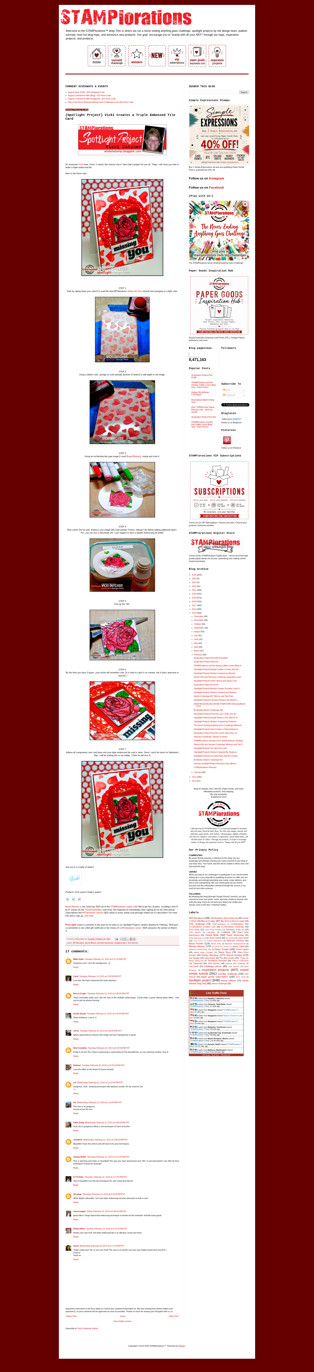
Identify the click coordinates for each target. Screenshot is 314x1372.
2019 (194, 598)
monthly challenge (227, 973)
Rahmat (77, 1065)
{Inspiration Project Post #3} (206, 685)
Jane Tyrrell (243, 938)
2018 (194, 601)
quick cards (240, 977)
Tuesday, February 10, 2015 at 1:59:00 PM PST (100, 976)
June (196, 639)
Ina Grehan (230, 938)
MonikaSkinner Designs (221, 946)
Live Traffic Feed (216, 993)
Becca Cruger (79, 993)
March (197, 651)
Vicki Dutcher (133, 943)
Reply (75, 967)
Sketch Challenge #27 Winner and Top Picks (213, 696)
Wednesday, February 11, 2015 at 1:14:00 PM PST (99, 1102)
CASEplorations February (205, 767)
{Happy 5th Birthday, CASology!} (200, 393)
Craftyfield (225, 932)
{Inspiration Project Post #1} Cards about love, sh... (216, 733)
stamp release (228, 980)
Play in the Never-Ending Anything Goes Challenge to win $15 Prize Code (100, 102)
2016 (194, 609)
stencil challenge (219, 983)
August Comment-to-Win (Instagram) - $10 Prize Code (92, 99)
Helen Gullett (215, 938)
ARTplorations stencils (93, 912)
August (197, 631)
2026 (194, 575)
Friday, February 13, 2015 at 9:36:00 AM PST (106, 1211)
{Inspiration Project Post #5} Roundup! (211, 658)
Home (122, 1316)
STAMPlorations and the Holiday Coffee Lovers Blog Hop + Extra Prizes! (203, 384)
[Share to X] (128, 939)
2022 (194, 586)
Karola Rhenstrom (214, 941)
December (199, 616)
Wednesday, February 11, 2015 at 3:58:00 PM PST (105, 1140)
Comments (230, 395)
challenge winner (213, 966)
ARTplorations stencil (131, 928)
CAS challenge (197, 924)
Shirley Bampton (210, 955)
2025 (194, 578)
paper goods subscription (214, 976)
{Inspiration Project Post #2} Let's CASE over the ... (216, 714)
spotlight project (120, 943)
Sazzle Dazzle (79, 1014)
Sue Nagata (194, 958)
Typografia (197, 963)
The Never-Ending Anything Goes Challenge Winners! (218, 725)
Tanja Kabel (209, 958)
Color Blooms (195, 932)
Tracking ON (225, 1055)
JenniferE (77, 1140)
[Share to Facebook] (131, 939)
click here (88, 916)
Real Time (215, 1055)
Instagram (216, 178)
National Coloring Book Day (200, 949)
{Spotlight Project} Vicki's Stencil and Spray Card (215, 681)
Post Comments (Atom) (88, 1328)
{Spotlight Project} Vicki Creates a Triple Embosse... (216, 729)
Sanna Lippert (242, 949)
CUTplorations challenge (232, 927)
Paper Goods (222, 949)
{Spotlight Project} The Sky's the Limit (210, 748)
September (199, 628)
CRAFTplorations (219, 924)
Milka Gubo (78, 959)
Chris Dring (78, 1122)
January (198, 772)
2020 (194, 594)
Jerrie (76, 1031)
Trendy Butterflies (93, 910)
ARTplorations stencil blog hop (224, 918)
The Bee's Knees (227, 958)
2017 (194, 605)
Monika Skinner (197, 946)
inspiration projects (215, 969)
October (198, 624)
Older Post (173, 1316)
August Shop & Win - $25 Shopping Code (86, 92)
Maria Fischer (196, 943)
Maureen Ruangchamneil (235, 944)
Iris (74, 1102)
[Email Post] (116, 939)
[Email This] (121, 939)
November (199, 620)
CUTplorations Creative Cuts (202, 927)
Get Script (206, 1055)
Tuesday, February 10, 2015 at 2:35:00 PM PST (101, 1031)
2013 (194, 781)
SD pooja (77, 1194)
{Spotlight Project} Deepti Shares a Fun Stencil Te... (216, 718)
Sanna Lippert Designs (203, 952)
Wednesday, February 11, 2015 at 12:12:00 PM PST (100, 1082)
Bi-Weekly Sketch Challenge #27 (208, 760)
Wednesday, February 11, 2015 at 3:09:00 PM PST (107, 1122)
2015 (194, 613)
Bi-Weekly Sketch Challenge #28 (208, 710)
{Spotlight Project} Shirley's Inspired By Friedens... (216, 752)
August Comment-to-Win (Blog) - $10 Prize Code (89, 95)
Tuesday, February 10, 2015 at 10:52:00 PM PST (103, 1065)
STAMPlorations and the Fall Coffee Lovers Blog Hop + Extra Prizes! (202, 424)
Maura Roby (216, 944)
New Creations (80, 1048)
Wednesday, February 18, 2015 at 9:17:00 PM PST (101, 1246)
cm (74, 1082)
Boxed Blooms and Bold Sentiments (99, 943)
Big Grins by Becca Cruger (232, 921)
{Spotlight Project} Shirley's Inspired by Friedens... (216, 692)
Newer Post (71, 1316)
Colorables (211, 932)
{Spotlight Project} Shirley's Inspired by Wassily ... (215, 673)
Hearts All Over (135, 291)
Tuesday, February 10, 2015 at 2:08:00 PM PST (108, 993)
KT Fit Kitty (78, 1177)
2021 (194, 590)
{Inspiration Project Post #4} (206, 662)
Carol (75, 976)
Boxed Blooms (133, 456)
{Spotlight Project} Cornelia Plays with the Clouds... (216, 756)
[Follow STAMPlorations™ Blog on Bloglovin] (231, 420)
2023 (194, 582)
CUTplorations (237, 924)
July (196, 635)
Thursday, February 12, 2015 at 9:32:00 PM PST (104, 1194)
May (196, 643)
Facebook (216, 187)
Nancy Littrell (238, 946)
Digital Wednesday (235, 935)
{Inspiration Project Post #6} (203, 417)
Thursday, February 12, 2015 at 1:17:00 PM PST (106, 1177)
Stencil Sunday (234, 955)
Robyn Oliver (79, 1229)
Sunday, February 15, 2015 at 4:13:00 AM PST (106, 1229)
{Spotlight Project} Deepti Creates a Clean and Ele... (217, 669)
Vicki (81, 164)
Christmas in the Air (235, 929)
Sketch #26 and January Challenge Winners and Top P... (219, 744)
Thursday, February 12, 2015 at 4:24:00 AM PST (108, 1157)
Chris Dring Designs (213, 930)
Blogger (181, 1346)
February (198, 655)
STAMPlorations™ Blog (200, 1000)
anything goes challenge (235, 963)
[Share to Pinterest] (134, 939)
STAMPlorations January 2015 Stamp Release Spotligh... (219, 741)
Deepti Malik (212, 935)
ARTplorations (78, 943)
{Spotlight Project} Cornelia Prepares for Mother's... (216, 700)
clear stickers (233, 966)
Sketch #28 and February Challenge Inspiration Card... (218, 677)
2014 (194, 777)
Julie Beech (198, 941)
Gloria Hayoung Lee (197, 938)
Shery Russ (224, 952)
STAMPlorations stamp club (123, 906)
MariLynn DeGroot (235, 941)
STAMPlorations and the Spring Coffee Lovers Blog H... (218, 665)
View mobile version (122, 1321)
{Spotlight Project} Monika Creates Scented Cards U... (217, 688)
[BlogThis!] (125, 939)
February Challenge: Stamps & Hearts (210, 737)
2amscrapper (79, 1211)
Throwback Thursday (217, 961)
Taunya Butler (79, 1157)
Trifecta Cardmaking (240, 961)
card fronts (194, 966)
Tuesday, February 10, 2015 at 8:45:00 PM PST (109, 1048)
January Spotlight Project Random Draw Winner (215, 763)
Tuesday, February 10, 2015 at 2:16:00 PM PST (108, 1014)
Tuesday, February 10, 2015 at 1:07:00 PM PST (105, 959)
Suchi (75, 1246)
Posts (227, 390)
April (196, 647)
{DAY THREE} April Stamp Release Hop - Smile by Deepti (202, 409)
